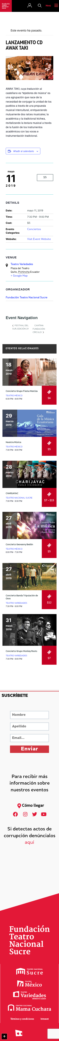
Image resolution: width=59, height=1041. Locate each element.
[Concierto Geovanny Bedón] (29, 525)
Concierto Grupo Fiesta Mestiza (22, 391)
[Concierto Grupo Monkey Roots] (29, 630)
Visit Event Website (39, 239)
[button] (40, 6)
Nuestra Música (13, 442)
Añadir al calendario (23, 151)
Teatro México (14, 396)
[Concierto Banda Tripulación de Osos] (29, 576)
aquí (29, 842)
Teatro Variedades (22, 264)
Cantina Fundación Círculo (39, 329)
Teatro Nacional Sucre (19, 498)
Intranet (45, 1019)
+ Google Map (19, 276)
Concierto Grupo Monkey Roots (21, 651)
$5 (45, 177)
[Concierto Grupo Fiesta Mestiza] (29, 372)
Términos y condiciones (22, 1019)
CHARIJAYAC (12, 494)
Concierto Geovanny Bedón (19, 545)
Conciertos (34, 229)
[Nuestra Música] (29, 423)
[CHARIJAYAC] (29, 474)
